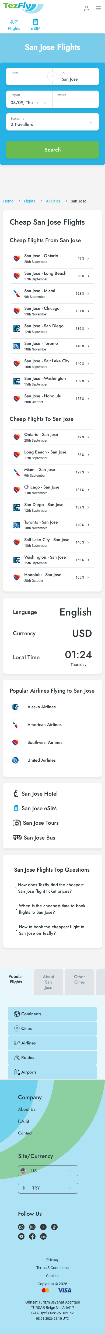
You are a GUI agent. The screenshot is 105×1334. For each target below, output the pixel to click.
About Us (27, 1109)
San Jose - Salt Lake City (46, 361)
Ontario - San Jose (41, 434)
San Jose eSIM (39, 808)
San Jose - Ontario (41, 256)
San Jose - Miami (39, 291)
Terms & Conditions (52, 1268)
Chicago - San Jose (42, 487)
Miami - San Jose (39, 469)
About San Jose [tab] (48, 982)
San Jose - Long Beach (45, 273)
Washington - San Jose (45, 557)
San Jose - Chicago (42, 308)
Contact (25, 1133)
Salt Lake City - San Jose (46, 539)
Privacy (52, 1259)
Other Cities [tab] (79, 979)
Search (52, 150)
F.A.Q (23, 1121)
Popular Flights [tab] (16, 979)
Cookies (52, 1276)
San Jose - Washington (45, 378)
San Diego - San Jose (44, 504)
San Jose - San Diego (44, 326)
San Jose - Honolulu (42, 396)
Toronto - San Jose (41, 522)
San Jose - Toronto (41, 343)
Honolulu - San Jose (42, 574)
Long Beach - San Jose (45, 452)
